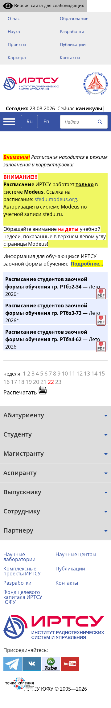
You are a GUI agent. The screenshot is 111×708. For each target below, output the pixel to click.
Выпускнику (22, 492)
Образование (74, 18)
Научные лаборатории (19, 557)
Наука (14, 31)
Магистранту (23, 453)
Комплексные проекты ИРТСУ (22, 571)
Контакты (70, 57)
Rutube (51, 664)
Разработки (72, 31)
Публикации (73, 44)
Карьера (17, 57)
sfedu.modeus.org (56, 199)
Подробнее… (87, 263)
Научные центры (76, 554)
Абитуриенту (23, 415)
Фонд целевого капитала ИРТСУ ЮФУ (22, 597)
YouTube (70, 664)
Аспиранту (20, 472)
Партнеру (18, 530)
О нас (14, 18)
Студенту (17, 434)
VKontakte (32, 664)
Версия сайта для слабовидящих (48, 5)
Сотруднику (21, 511)
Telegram (12, 664)
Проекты (17, 44)
